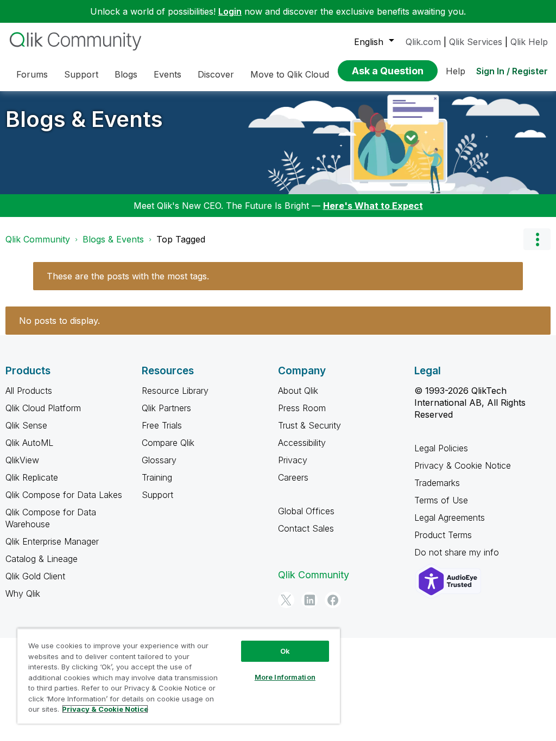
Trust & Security (309, 425)
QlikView (22, 460)
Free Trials (162, 425)
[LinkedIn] (309, 600)
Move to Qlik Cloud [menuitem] (289, 74)
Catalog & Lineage (41, 558)
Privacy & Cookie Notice (462, 465)
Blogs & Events (84, 119)
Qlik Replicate (31, 477)
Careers (293, 477)
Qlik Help (529, 41)
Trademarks (437, 482)
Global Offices (306, 511)
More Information (285, 677)
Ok (285, 651)
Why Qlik (22, 593)
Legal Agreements (449, 517)
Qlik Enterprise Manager (52, 541)
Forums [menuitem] (32, 74)
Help (455, 71)
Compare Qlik (168, 442)
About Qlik (298, 390)
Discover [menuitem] (216, 74)
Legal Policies (441, 448)
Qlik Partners (166, 408)
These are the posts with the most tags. (128, 276)
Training (157, 477)
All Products (28, 390)
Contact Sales (306, 528)
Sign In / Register (512, 71)
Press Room (302, 408)
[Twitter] (286, 600)
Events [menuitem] (167, 74)
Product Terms (443, 534)
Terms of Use (441, 500)
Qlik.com (423, 41)
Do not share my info (458, 552)
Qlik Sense (26, 425)
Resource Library (175, 390)
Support (157, 494)
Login (230, 11)
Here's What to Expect (373, 205)
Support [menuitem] (81, 74)
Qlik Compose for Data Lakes (63, 494)
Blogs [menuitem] (126, 74)
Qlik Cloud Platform (43, 408)
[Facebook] (333, 600)
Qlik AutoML (29, 442)
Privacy (292, 460)
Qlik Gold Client (35, 576)
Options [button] (537, 239)
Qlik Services (475, 41)
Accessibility (302, 442)
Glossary (159, 460)
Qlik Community (37, 239)
